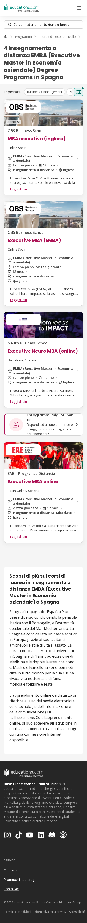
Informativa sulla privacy (50, 912)
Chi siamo (11, 870)
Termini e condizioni (17, 912)
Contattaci (11, 889)
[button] (44, 92)
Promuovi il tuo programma (24, 879)
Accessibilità (77, 912)
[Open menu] (79, 8)
